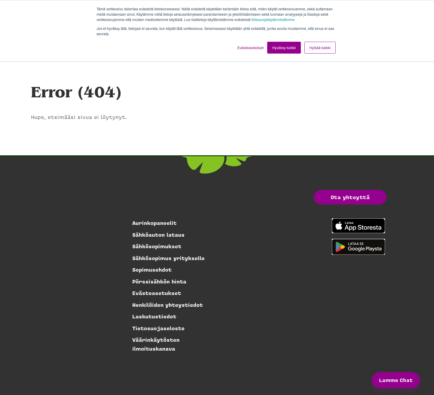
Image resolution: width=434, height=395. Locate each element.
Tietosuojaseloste (158, 328)
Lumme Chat (396, 379)
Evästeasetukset (156, 293)
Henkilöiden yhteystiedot (167, 305)
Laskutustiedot (154, 316)
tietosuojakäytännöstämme (273, 19)
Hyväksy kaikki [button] (284, 47)
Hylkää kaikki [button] (320, 47)
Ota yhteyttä (350, 197)
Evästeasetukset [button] (250, 47)
